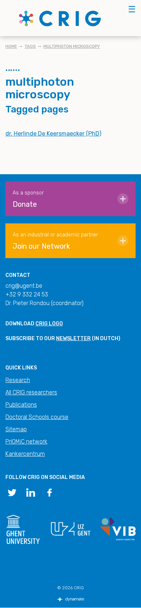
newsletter (73, 338)
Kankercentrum (25, 453)
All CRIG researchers (31, 392)
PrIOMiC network (26, 441)
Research (17, 380)
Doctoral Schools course (36, 417)
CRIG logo (49, 324)
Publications (21, 404)
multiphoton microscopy (71, 46)
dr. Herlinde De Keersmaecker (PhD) (53, 133)
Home (11, 46)
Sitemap (16, 429)
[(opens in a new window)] (11, 492)
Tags (30, 46)
